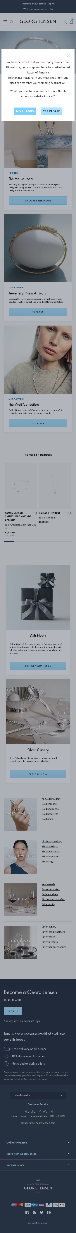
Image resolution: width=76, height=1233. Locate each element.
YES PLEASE (51, 111)
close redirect (68, 55)
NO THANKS (25, 111)
